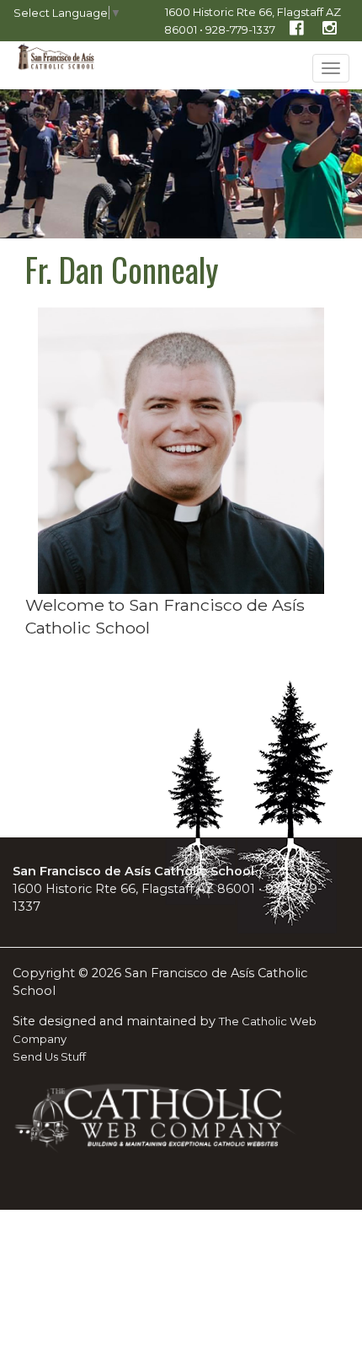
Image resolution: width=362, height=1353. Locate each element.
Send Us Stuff (49, 1056)
